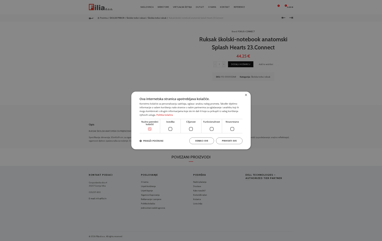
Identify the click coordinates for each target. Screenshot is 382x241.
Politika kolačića (164, 114)
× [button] (246, 95)
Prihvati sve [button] (229, 140)
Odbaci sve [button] (201, 140)
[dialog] (191, 120)
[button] (151, 141)
